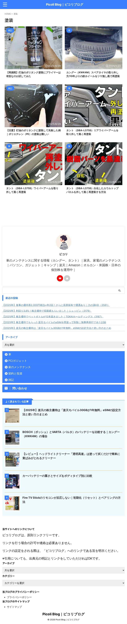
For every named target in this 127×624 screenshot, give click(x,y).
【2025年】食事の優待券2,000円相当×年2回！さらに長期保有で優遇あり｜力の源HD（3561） (56, 305)
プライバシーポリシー (19, 597)
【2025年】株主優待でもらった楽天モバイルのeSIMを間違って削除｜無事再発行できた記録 (54, 322)
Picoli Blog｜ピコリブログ (64, 4)
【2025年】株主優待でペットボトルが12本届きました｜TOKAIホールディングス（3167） (52, 316)
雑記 (11, 379)
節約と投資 (15, 373)
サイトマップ (14, 606)
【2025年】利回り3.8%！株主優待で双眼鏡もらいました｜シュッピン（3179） (47, 310)
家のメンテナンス (19, 367)
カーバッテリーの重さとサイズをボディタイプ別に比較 (57, 475)
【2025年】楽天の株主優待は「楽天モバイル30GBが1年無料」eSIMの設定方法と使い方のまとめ (56, 328)
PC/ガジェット (17, 360)
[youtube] (60, 278)
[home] (67, 278)
